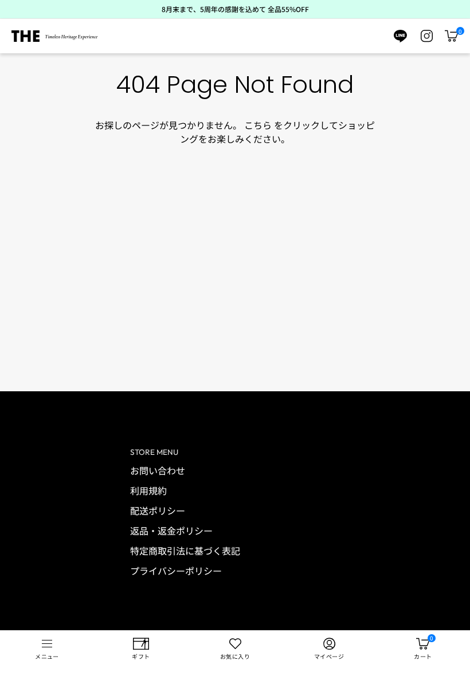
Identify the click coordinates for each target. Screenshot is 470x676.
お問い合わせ (157, 470)
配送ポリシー (157, 510)
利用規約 (148, 490)
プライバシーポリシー (176, 570)
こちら (258, 125)
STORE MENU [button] (154, 452)
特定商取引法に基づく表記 (185, 550)
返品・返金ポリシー (171, 530)
